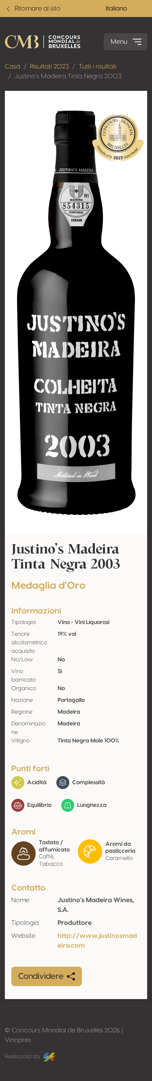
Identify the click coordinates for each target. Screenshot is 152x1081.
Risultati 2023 (49, 66)
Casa (12, 66)
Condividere (41, 976)
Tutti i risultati (97, 66)
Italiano (116, 8)
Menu (119, 42)
